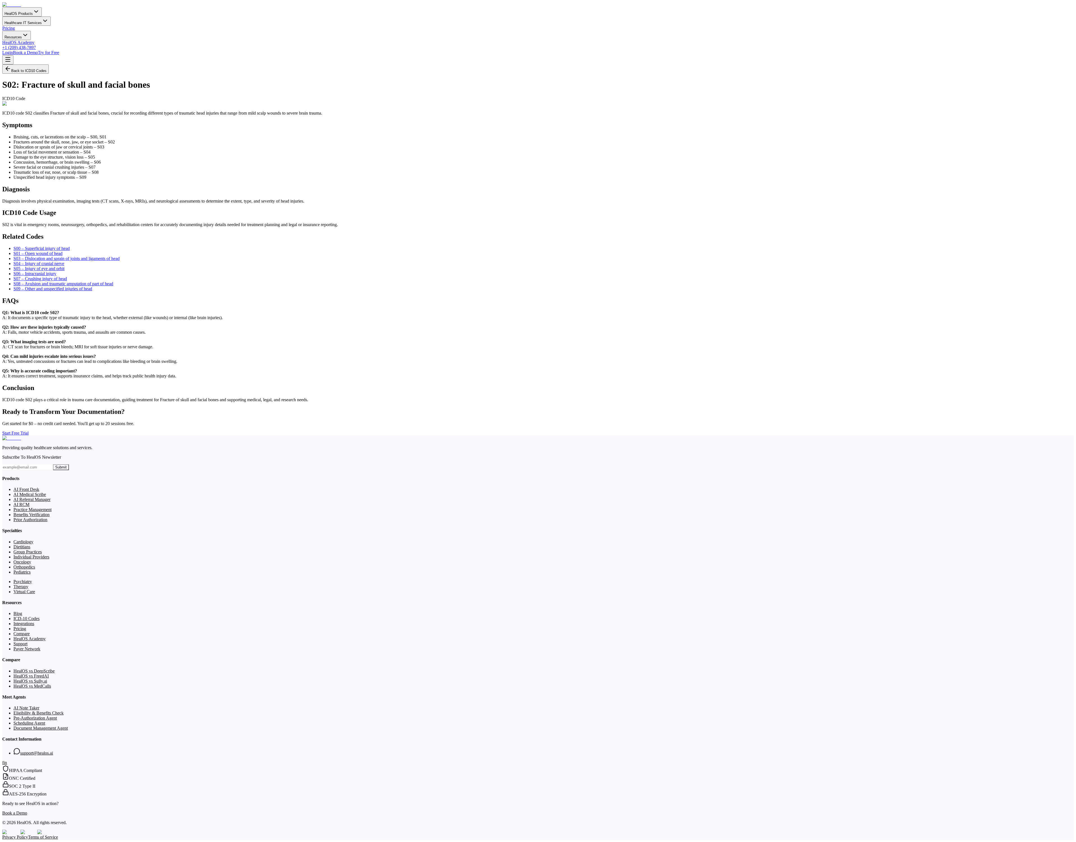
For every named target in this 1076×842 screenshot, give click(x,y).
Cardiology (23, 541)
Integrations (23, 623)
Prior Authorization (30, 519)
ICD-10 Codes (26, 618)
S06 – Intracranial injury (34, 273)
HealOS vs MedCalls (32, 686)
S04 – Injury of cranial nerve (38, 263)
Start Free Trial (15, 433)
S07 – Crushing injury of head (40, 278)
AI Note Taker (26, 708)
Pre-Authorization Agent (35, 718)
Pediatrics (22, 572)
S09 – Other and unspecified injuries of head (52, 288)
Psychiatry (22, 581)
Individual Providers (31, 557)
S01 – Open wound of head (37, 253)
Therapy (20, 586)
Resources (13, 37)
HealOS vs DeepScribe (34, 671)
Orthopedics (24, 567)
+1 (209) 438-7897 (19, 47)
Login (7, 52)
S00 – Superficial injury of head (41, 248)
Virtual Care (24, 591)
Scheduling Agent (29, 723)
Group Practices (27, 551)
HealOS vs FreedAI (31, 676)
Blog (17, 613)
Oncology (22, 562)
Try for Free (48, 52)
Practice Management (32, 509)
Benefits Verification (31, 514)
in (5, 762)
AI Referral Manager (31, 499)
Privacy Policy (15, 837)
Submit (61, 467)
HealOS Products (18, 13)
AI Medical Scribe (29, 494)
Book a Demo (25, 52)
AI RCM (21, 504)
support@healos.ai (36, 753)
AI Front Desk (26, 489)
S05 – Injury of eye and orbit (38, 268)
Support (20, 643)
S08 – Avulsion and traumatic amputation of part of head (63, 283)
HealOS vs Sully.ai (30, 681)
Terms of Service (43, 837)
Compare (21, 633)
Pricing (8, 28)
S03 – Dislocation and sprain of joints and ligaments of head (66, 258)
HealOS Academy (18, 42)
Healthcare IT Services (23, 23)
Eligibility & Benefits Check (38, 713)
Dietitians (21, 546)
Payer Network (26, 648)
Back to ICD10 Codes (29, 71)
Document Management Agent (40, 728)
